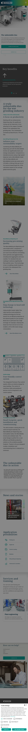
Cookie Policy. (12, 716)
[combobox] (24, 705)
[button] (14, 727)
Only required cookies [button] (19, 729)
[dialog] (14, 717)
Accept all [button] (6, 729)
